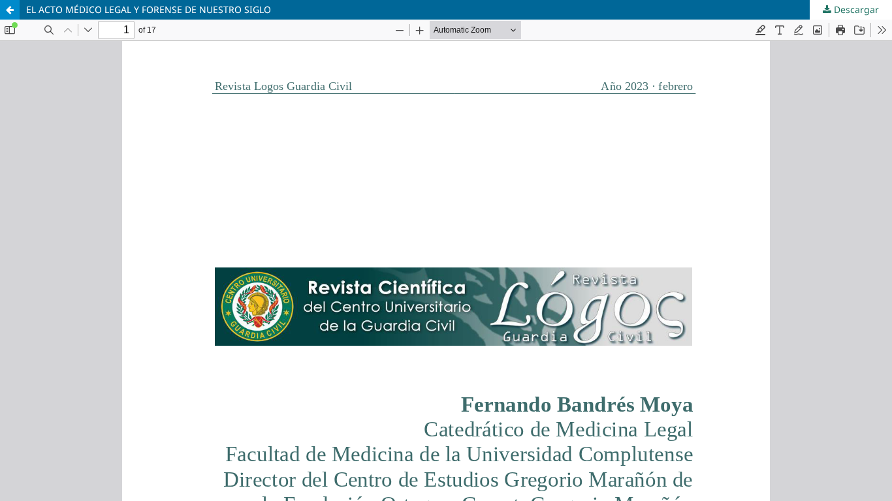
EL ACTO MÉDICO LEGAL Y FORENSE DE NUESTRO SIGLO (148, 9)
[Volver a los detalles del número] (10, 10)
